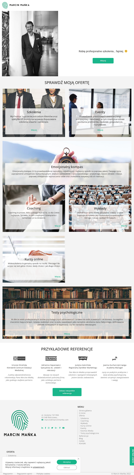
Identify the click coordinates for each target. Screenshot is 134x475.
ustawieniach (38, 467)
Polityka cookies (43, 473)
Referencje (83, 436)
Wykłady (100, 208)
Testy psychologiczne (67, 312)
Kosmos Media (86, 431)
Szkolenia (34, 112)
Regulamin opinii (25, 473)
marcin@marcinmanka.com (56, 419)
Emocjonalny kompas (67, 167)
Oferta (82, 415)
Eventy (100, 112)
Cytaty (81, 441)
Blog (81, 438)
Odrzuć (67, 467)
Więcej (34, 130)
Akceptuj (67, 462)
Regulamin (8, 473)
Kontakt (82, 443)
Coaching (34, 208)
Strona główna (85, 410)
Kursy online (34, 259)
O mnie (82, 413)
